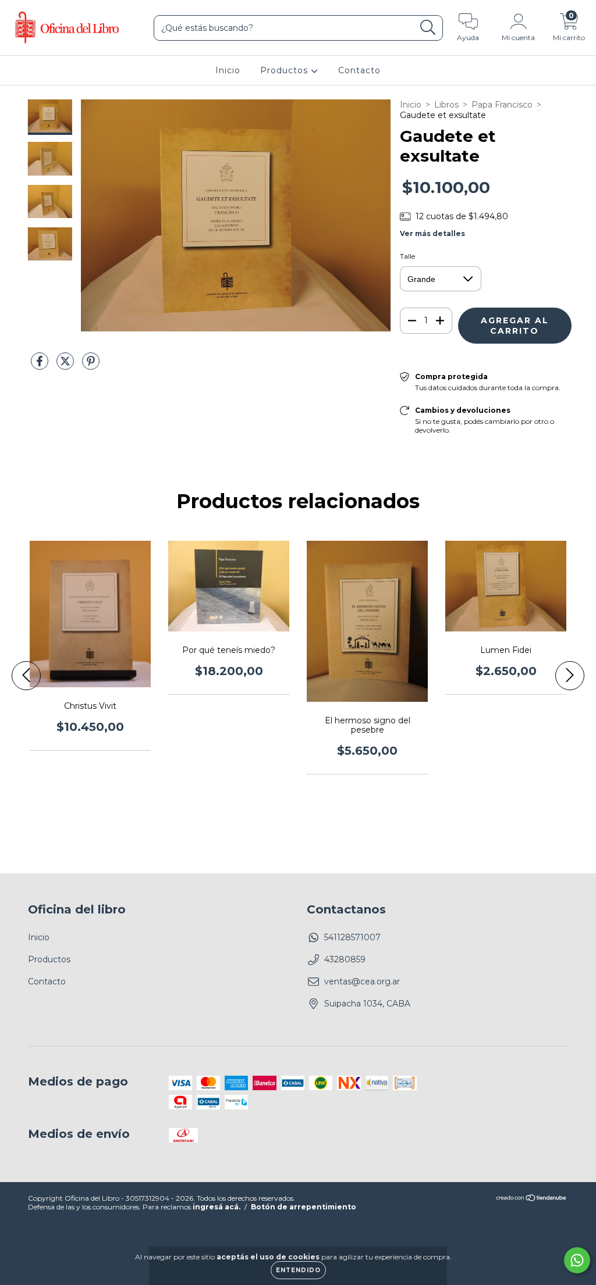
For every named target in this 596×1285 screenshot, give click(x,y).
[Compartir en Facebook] (41, 366)
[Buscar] (428, 27)
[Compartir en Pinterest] (91, 366)
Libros (446, 104)
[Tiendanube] (531, 1198)
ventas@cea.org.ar (362, 981)
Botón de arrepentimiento (303, 1206)
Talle (407, 256)
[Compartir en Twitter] (66, 366)
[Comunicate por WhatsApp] (577, 1260)
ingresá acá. (216, 1206)
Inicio (227, 70)
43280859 (345, 959)
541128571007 (352, 937)
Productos (285, 70)
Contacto (359, 70)
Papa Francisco (502, 104)
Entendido (298, 1270)
